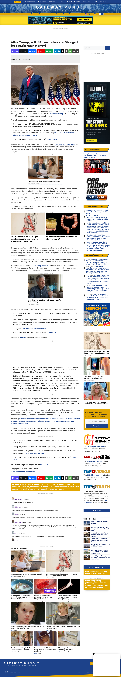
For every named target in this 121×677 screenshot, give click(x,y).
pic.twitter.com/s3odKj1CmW (25, 135)
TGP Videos (52, 2)
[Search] (107, 48)
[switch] (101, 14)
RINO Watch (42, 2)
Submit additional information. (23, 472)
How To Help (67, 14)
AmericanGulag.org (94, 461)
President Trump (56, 113)
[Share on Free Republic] (62, 51)
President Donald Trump (64, 144)
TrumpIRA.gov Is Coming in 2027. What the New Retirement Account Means (100, 557)
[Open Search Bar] (95, 14)
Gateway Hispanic (29, 2)
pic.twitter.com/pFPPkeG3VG (35, 328)
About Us (30, 14)
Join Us (41, 14)
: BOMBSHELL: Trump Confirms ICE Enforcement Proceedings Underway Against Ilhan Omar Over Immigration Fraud (98, 289)
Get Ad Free (86, 2)
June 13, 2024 (53, 332)
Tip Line (17, 2)
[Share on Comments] (66, 51)
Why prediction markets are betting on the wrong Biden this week (100, 529)
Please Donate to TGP (73, 2)
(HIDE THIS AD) (64, 28)
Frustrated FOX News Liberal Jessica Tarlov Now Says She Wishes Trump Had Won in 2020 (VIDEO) (97, 218)
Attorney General (41, 265)
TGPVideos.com (93, 475)
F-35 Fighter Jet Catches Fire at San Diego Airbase (100, 545)
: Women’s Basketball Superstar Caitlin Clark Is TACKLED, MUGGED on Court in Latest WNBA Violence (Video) (97, 261)
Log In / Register (99, 2)
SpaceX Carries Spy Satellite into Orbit (99, 522)
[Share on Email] (74, 51)
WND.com (44, 465)
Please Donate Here (97, 567)
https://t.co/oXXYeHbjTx (34, 453)
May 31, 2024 (52, 139)
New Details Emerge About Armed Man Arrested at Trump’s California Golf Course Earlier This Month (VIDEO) (98, 237)
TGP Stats (97, 510)
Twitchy (23, 337)
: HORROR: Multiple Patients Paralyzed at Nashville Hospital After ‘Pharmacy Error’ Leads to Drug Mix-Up (98, 297)
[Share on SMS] (70, 51)
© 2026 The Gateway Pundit (12, 672)
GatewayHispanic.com (96, 446)
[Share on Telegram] (55, 51)
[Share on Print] (77, 51)
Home (21, 14)
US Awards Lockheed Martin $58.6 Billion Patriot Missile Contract (99, 534)
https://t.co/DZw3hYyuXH (64, 133)
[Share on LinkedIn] (59, 51)
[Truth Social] (91, 663)
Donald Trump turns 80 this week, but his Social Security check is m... (99, 540)
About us (86, 672)
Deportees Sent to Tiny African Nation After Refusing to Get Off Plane (97, 212)
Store (61, 2)
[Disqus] (45, 518)
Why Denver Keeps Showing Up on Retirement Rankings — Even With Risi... (100, 551)
